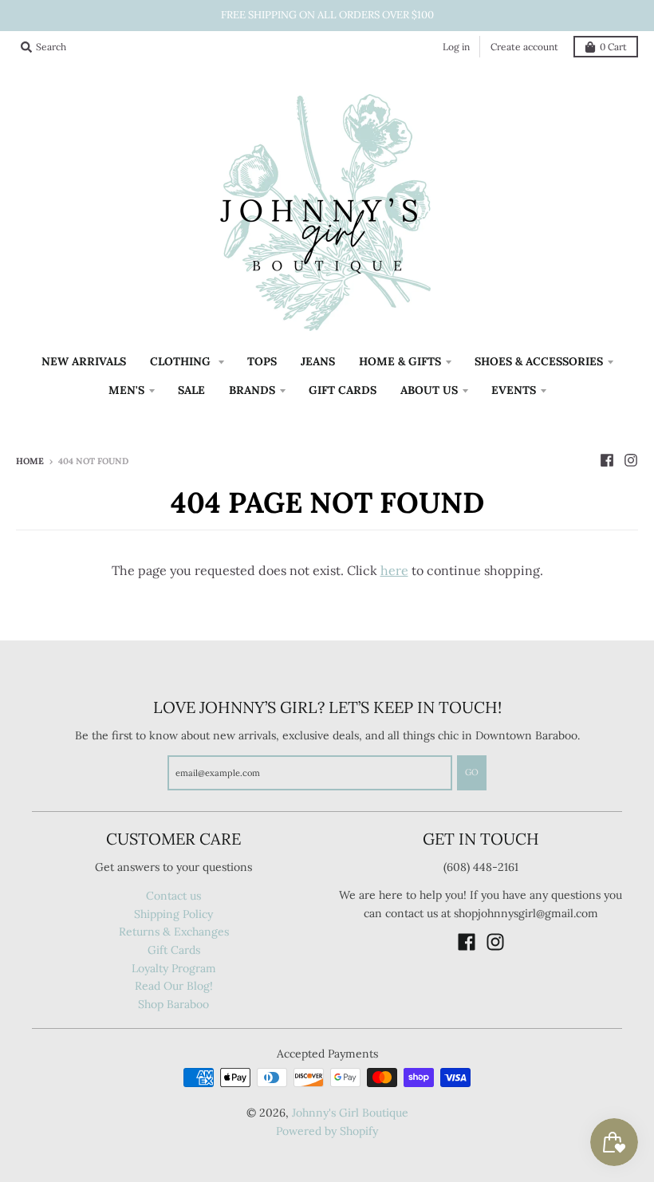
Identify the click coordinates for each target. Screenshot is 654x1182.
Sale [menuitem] (191, 390)
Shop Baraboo (173, 1004)
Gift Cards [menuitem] (342, 390)
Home (30, 461)
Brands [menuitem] (252, 390)
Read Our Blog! (174, 986)
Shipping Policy (173, 914)
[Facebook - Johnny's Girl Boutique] (607, 460)
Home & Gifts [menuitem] (400, 361)
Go (472, 772)
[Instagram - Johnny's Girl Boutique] (631, 460)
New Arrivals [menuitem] (83, 361)
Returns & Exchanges (174, 931)
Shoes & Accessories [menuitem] (539, 361)
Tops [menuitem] (262, 361)
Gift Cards (174, 950)
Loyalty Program (174, 968)
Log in (456, 47)
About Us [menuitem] (429, 390)
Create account (524, 47)
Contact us (173, 895)
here (394, 570)
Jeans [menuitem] (318, 361)
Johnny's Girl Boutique (350, 1112)
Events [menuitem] (513, 390)
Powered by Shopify (327, 1131)
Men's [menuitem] (126, 390)
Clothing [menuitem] (182, 361)
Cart (613, 47)
